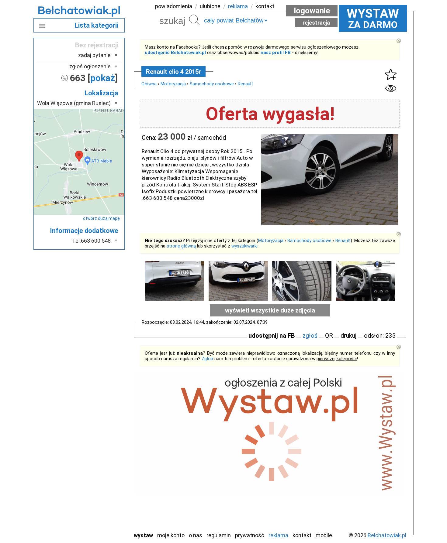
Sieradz (102, 485)
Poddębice (98, 477)
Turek (104, 502)
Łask (105, 428)
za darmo (373, 18)
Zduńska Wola (95, 526)
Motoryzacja (173, 84)
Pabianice (100, 461)
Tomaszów (98, 494)
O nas (195, 535)
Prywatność (249, 535)
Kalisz (104, 444)
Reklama (278, 535)
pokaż (102, 78)
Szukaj (194, 20)
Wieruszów (98, 518)
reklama (238, 6)
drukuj (348, 335)
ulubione (210, 6)
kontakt (264, 6)
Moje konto (171, 535)
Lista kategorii (96, 25)
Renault (245, 84)
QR (329, 335)
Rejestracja (316, 22)
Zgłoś (207, 358)
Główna (149, 84)
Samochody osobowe (212, 84)
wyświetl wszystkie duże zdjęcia (270, 310)
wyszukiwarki (244, 246)
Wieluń (103, 510)
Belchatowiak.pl (387, 535)
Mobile (324, 535)
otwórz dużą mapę (101, 218)
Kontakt (302, 535)
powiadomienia (173, 6)
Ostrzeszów (97, 453)
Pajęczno (100, 469)
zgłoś (310, 335)
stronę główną (181, 246)
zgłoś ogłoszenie (90, 66)
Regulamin (218, 535)
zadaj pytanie (94, 55)
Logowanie (312, 10)
